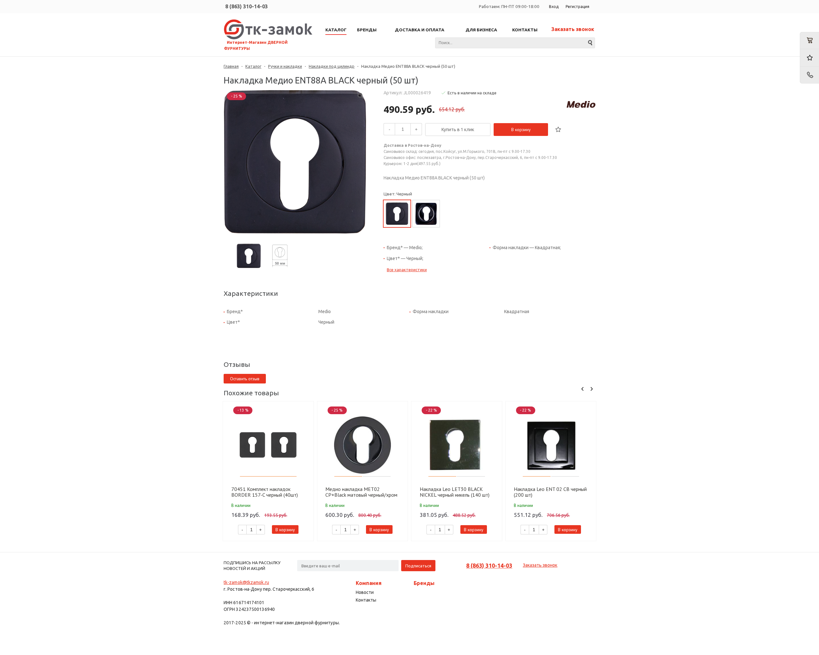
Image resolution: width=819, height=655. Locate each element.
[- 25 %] (362, 445)
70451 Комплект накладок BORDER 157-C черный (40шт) (264, 492)
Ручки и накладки (285, 66)
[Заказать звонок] (809, 75)
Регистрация (577, 6)
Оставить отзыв (244, 379)
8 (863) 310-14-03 (246, 6)
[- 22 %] (456, 445)
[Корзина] (809, 40)
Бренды (424, 583)
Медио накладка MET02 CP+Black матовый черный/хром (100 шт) (361, 492)
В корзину (521, 129)
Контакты (366, 600)
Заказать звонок (572, 29)
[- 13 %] (268, 445)
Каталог (253, 66)
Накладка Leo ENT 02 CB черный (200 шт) (550, 492)
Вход (554, 6)
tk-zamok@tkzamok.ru (246, 582)
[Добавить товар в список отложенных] (558, 129)
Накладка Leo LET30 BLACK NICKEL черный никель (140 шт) (454, 492)
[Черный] (397, 213)
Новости (365, 592)
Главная (231, 66)
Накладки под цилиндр (331, 66)
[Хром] (426, 213)
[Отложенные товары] (809, 57)
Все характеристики (407, 269)
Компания (369, 583)
